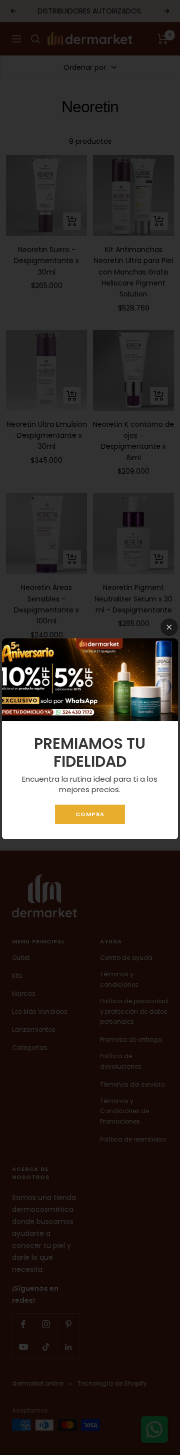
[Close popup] (169, 627)
